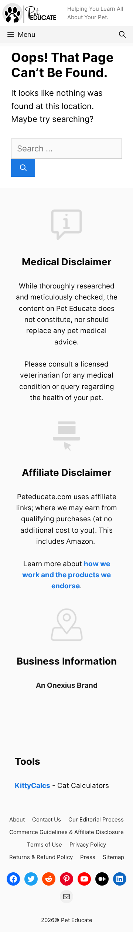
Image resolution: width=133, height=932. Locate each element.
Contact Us (46, 819)
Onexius (62, 685)
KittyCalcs (32, 785)
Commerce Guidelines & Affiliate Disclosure (66, 831)
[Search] (23, 168)
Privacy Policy (87, 844)
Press (87, 857)
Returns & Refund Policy (41, 857)
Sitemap (113, 857)
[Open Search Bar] (122, 34)
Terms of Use (44, 844)
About (17, 819)
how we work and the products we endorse (66, 575)
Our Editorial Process (96, 819)
